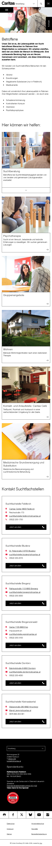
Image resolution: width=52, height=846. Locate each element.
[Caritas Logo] (8, 3)
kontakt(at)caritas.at (14, 761)
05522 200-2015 (16, 558)
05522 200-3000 (16, 595)
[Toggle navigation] (6, 10)
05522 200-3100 (16, 637)
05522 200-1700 (16, 519)
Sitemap (9, 834)
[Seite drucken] (4, 814)
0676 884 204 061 (16, 714)
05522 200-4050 (16, 675)
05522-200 (12, 759)
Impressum (10, 829)
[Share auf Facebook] (13, 814)
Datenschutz (11, 823)
